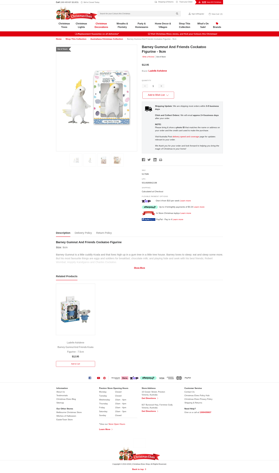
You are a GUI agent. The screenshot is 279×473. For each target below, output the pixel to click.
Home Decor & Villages (163, 25)
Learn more (185, 200)
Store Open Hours (116, 424)
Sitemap (60, 403)
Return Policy (104, 232)
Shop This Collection (184, 25)
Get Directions (149, 398)
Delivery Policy (83, 232)
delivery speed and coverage (185, 136)
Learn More (105, 429)
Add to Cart (75, 364)
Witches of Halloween (66, 416)
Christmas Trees (64, 25)
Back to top (138, 469)
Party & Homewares (141, 25)
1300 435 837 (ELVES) (69, 2)
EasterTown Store (64, 419)
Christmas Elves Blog (66, 399)
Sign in (194, 14)
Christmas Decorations (101, 25)
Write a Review (148, 57)
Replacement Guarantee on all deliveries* (98, 34)
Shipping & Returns (166, 2)
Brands (217, 27)
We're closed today (91, 2)
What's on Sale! (203, 25)
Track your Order (186, 2)
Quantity (146, 80)
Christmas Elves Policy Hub (197, 395)
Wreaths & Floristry (122, 25)
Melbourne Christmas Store (69, 412)
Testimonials (62, 395)
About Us (60, 392)
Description (63, 232)
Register (200, 14)
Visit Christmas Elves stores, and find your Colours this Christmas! (184, 34)
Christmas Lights (81, 25)
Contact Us (189, 392)
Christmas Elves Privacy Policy (198, 399)
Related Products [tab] (66, 276)
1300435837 (205, 412)
